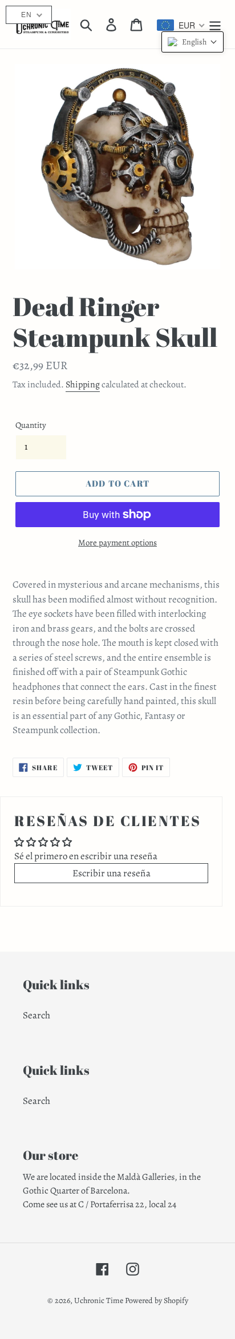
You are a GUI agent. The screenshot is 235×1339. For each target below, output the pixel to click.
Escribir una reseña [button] (111, 873)
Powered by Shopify (156, 1300)
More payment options (117, 542)
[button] (192, 42)
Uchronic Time (98, 1300)
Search (36, 1015)
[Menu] (215, 24)
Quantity (30, 425)
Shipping (83, 384)
